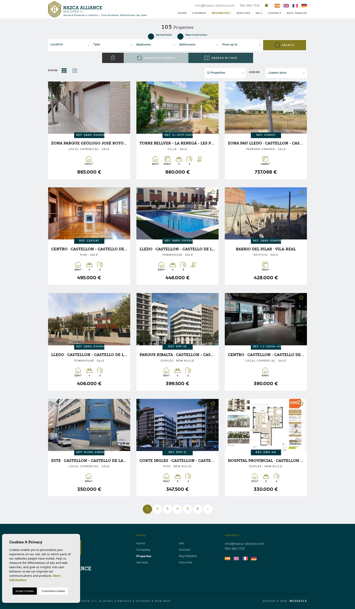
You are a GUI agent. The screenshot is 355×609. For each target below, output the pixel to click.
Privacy (124, 601)
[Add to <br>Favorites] (124, 87)
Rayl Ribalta (297, 13)
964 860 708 (250, 5)
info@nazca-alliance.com (215, 5)
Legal (108, 601)
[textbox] (71, 44)
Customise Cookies (53, 591)
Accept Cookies (24, 591)
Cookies (143, 601)
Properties (143, 556)
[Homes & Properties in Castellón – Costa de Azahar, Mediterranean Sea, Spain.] (75, 9)
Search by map (224, 58)
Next (124, 108)
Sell (259, 13)
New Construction (196, 35)
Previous (54, 108)
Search (288, 45)
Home (182, 13)
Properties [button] (220, 13)
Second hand (164, 35)
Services (243, 13)
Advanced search (159, 58)
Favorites (185, 562)
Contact (274, 13)
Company (199, 13)
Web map (163, 601)
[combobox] (70, 45)
